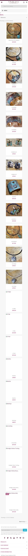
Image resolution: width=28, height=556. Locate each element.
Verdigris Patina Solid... (14, 510)
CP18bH (14, 308)
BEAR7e (14, 398)
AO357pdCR (14, 241)
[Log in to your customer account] (24, 2)
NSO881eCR (14, 152)
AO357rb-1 (14, 219)
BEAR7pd (14, 420)
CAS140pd (14, 264)
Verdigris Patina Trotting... (14, 465)
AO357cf (14, 196)
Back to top (23, 521)
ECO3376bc (14, 442)
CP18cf (14, 353)
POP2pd (14, 62)
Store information (6, 552)
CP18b (14, 331)
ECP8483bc (14, 129)
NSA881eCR (14, 174)
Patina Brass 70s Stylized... (14, 40)
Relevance (14, 17)
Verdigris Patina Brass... (14, 487)
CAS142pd (14, 286)
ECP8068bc (14, 107)
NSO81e (14, 375)
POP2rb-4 (14, 85)
